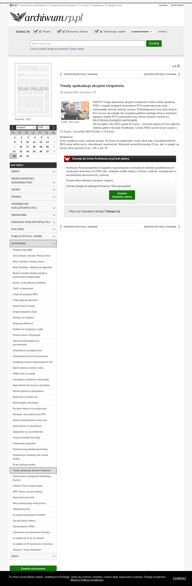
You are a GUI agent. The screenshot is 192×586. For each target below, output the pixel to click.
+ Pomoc (162, 32)
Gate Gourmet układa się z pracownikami (26, 343)
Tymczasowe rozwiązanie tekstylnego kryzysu (32, 478)
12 (41, 142)
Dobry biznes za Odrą (24, 306)
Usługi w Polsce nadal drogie (28, 486)
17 (27, 147)
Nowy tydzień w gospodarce (27, 426)
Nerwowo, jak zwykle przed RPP (29, 414)
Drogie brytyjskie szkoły (25, 312)
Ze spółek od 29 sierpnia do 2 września (33, 544)
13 (47, 142)
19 (41, 147)
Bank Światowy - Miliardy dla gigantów (32, 267)
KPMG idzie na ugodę (24, 373)
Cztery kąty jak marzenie (25, 300)
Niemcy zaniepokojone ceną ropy (30, 420)
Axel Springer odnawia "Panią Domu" (32, 255)
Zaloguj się (94, 211)
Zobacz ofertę (77, 49)
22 (14, 151)
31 (27, 156)
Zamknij (179, 578)
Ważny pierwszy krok (23, 497)
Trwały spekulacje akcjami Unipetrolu (32, 470)
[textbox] (87, 43)
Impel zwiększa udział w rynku (28, 368)
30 (21, 156)
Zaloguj (163, 5)
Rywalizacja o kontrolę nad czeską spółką (30, 457)
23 (21, 151)
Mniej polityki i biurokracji (25, 402)
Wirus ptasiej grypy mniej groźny (29, 503)
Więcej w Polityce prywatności (87, 579)
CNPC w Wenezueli (23, 288)
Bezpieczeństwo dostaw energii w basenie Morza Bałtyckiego (30, 275)
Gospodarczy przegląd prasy (27, 350)
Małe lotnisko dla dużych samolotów (31, 385)
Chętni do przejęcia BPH (25, 294)
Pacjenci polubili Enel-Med (26, 437)
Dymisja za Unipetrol (23, 317)
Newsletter (115, 6)
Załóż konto (177, 5)
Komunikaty (99, 6)
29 (14, 156)
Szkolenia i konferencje (34, 6)
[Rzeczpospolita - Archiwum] (46, 17)
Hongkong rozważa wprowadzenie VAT (33, 362)
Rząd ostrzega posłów (24, 464)
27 (47, 151)
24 (27, 151)
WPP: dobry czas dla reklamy (27, 491)
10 (27, 142)
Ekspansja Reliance (23, 323)
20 (47, 147)
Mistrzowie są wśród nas (25, 397)
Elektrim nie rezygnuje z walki (28, 329)
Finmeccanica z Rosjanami (26, 335)
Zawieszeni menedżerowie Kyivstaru (31, 532)
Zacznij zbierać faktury (24, 520)
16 (21, 147)
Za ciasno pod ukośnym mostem (29, 515)
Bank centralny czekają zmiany (28, 261)
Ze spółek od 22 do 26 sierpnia (28, 538)
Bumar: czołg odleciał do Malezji (29, 282)
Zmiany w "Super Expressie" (27, 549)
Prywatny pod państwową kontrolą (30, 449)
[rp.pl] (13, 5)
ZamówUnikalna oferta (122, 195)
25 (34, 151)
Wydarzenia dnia (21, 509)
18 (34, 147)
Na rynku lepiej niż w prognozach (30, 408)
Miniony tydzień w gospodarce (28, 391)
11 (34, 142)
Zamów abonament (33, 568)
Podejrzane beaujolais (24, 443)
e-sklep (85, 6)
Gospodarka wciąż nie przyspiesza (30, 356)
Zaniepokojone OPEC (24, 526)
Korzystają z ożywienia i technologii (31, 379)
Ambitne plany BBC (23, 250)
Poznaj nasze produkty (64, 6)
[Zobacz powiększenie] (75, 110)
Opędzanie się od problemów (28, 432)
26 (41, 151)
